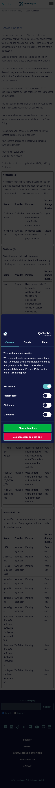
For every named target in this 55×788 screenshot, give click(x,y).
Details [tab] (27, 342)
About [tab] (45, 342)
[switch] (47, 395)
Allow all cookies (27, 428)
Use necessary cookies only (27, 437)
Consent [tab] (10, 342)
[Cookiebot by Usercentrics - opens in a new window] (38, 334)
